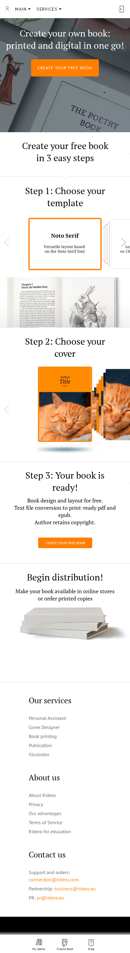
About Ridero (42, 795)
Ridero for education (50, 831)
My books (38, 949)
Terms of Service (45, 822)
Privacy (36, 804)
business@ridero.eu (75, 889)
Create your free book (65, 543)
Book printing (43, 736)
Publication (40, 745)
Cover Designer (44, 727)
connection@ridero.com (54, 880)
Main (21, 9)
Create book (65, 949)
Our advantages (45, 813)
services (47, 9)
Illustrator (39, 754)
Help (91, 949)
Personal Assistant (47, 718)
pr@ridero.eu (50, 898)
